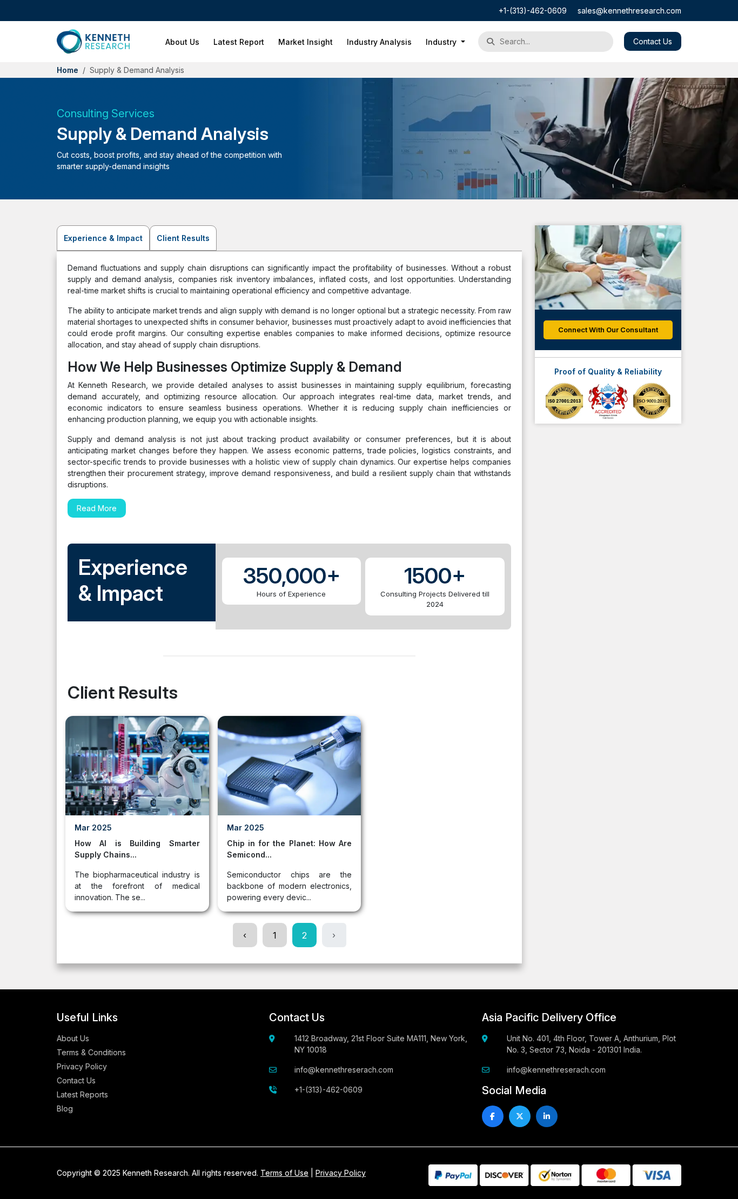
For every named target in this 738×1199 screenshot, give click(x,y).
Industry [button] (442, 41)
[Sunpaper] (93, 41)
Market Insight (305, 41)
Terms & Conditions (91, 1052)
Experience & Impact (103, 238)
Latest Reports (82, 1094)
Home (67, 70)
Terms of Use (284, 1172)
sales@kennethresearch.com (629, 10)
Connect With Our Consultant (608, 329)
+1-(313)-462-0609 (533, 10)
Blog (65, 1108)
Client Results (183, 238)
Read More (97, 508)
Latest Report (238, 41)
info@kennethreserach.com (343, 1069)
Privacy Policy (82, 1066)
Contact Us (652, 41)
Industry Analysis (379, 41)
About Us (182, 41)
